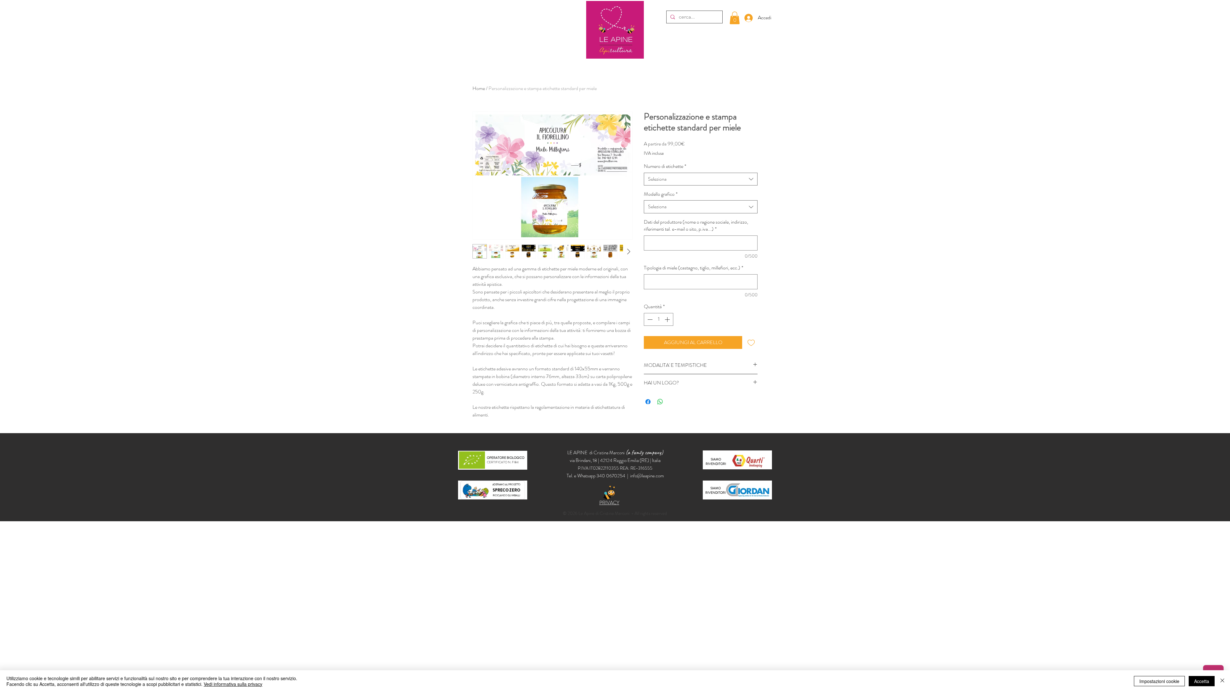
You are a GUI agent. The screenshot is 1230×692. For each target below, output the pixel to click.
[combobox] (701, 179)
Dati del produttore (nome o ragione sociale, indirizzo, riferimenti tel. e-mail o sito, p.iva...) (696, 225)
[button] (734, 18)
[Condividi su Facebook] (648, 402)
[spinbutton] (658, 319)
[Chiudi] (1222, 681)
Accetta (1201, 681)
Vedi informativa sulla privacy (233, 684)
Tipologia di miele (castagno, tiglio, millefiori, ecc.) (693, 267)
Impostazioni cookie (1159, 681)
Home (478, 88)
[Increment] (667, 319)
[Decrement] (649, 319)
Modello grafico (660, 194)
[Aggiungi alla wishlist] (751, 342)
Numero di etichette (665, 166)
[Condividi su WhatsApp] (660, 402)
